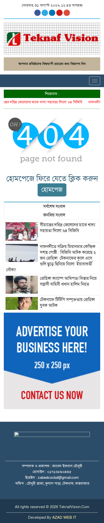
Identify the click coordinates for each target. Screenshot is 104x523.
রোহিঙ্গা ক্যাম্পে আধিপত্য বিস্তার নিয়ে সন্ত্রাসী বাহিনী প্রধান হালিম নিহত (69, 281)
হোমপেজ (52, 190)
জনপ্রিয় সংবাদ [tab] (53, 215)
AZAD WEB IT (64, 517)
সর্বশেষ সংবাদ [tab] (53, 206)
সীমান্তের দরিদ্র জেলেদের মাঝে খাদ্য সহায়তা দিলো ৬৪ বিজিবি (67, 228)
